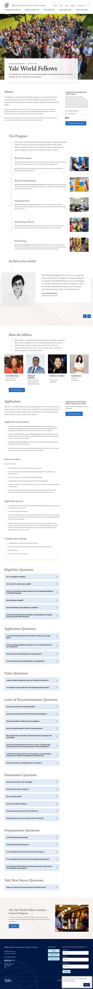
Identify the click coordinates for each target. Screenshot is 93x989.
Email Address (66, 963)
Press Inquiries (7, 965)
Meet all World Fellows (17, 390)
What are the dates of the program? (17, 844)
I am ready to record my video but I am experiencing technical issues (27, 687)
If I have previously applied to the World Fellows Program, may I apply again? (28, 636)
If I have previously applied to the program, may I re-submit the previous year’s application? (29, 645)
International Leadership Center (17, 63)
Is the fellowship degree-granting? (17, 837)
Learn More (14, 926)
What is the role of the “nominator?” (17, 789)
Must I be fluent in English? (14, 600)
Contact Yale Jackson (9, 963)
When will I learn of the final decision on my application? (24, 654)
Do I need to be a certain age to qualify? (18, 584)
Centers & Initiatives (82, 10)
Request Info (54, 955)
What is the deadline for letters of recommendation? (22, 721)
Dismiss (87, 984)
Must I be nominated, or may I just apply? (19, 782)
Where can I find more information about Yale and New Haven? (26, 887)
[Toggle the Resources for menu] (85, 5)
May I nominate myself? (14, 796)
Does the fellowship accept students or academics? (22, 607)
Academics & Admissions (12, 10)
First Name (64, 949)
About (55, 5)
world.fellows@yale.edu (73, 111)
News (61, 5)
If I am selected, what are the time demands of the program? (25, 852)
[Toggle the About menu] (57, 5)
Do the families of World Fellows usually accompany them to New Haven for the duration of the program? (29, 867)
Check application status (74, 413)
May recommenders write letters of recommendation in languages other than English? (29, 736)
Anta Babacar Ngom (12, 376)
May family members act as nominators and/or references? (25, 818)
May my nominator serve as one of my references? (22, 811)
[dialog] (77, 982)
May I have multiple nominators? (16, 804)
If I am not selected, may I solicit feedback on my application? (25, 661)
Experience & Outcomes (32, 10)
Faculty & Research (49, 10)
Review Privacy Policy (69, 981)
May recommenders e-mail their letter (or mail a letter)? (24, 763)
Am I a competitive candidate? (15, 576)
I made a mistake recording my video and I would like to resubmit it (27, 680)
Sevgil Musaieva (76, 376)
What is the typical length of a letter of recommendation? (24, 728)
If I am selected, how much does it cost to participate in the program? (28, 859)
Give (5, 967)
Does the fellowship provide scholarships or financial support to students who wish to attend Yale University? (29, 615)
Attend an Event (54, 958)
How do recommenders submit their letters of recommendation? (26, 714)
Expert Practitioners (65, 10)
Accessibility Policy (62, 980)
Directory (73, 5)
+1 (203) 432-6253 (11, 957)
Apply (53, 951)
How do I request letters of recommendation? (20, 706)
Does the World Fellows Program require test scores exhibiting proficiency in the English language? (29, 592)
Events (66, 5)
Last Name (64, 956)
